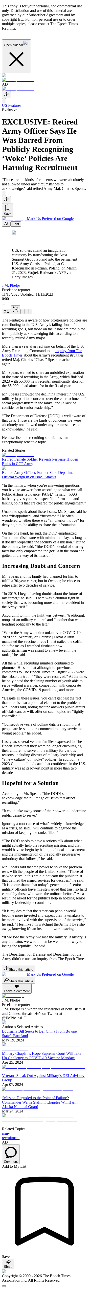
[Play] (22, 311)
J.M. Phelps (11, 285)
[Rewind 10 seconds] (15, 309)
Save (7, 214)
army (6, 1133)
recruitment (11, 1138)
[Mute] (30, 311)
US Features (11, 105)
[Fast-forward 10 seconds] (26, 311)
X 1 (6, 311)
